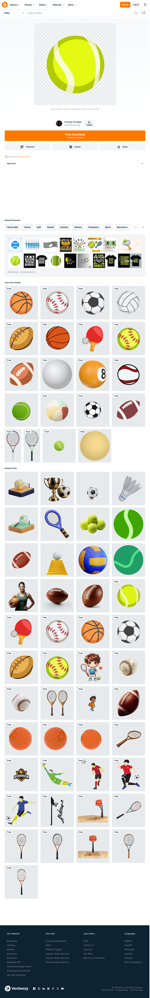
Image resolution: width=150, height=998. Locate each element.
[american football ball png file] (21, 374)
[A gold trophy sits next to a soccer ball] (57, 488)
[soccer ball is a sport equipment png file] (93, 302)
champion (93, 227)
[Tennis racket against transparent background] (128, 810)
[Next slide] (138, 227)
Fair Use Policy (134, 989)
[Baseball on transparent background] (128, 667)
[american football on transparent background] (128, 703)
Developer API (13, 962)
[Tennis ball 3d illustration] (59, 445)
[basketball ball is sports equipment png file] (21, 302)
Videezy (10, 949)
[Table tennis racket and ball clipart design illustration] (94, 445)
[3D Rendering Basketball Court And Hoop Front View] (93, 846)
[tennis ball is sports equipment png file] (128, 595)
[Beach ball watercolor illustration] (57, 410)
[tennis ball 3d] (21, 410)
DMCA (48, 945)
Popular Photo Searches (57, 958)
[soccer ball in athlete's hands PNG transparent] (93, 488)
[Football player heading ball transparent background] (93, 774)
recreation (122, 227)
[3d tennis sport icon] (21, 524)
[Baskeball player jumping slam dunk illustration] (57, 810)
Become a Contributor (94, 958)
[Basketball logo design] (21, 774)
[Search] (133, 13)
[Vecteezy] (5, 5)
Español (126, 945)
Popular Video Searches (56, 962)
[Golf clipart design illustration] (57, 374)
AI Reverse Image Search (19, 966)
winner (78, 227)
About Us (87, 949)
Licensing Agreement (55, 941)
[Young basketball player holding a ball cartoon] (93, 703)
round (50, 227)
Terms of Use (105, 989)
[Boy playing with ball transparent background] (128, 774)
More (70, 4)
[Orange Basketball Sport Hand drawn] (57, 338)
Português (128, 949)
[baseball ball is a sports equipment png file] (57, 302)
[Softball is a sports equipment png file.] (128, 338)
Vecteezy (11, 945)
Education (11, 958)
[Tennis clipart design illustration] (13, 445)
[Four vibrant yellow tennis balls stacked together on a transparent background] (93, 524)
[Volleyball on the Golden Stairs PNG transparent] (57, 560)
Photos (28, 4)
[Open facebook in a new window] (34, 988)
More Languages (131, 962)
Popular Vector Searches (57, 953)
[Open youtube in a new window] (62, 988)
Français (127, 958)
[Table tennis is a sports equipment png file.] (93, 338)
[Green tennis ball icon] (128, 560)
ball (39, 227)
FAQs (85, 941)
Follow (88, 125)
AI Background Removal (18, 970)
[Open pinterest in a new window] (48, 988)
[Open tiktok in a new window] (53, 988)
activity (64, 227)
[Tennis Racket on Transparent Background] (57, 703)
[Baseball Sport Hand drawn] (128, 374)
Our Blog (87, 953)
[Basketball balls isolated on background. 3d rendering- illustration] (21, 739)
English (126, 941)
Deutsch (127, 953)
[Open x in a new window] (58, 988)
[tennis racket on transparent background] (128, 739)
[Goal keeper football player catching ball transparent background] (57, 774)
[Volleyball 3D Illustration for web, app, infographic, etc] (93, 560)
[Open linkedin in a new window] (43, 988)
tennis (27, 227)
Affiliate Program (53, 949)
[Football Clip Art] (128, 410)
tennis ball (12, 227)
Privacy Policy (120, 989)
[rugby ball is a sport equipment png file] (21, 338)
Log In (134, 4)
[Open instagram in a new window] (39, 988)
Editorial (57, 4)
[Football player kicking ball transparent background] (21, 810)
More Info (11, 163)
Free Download (74, 136)
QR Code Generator (16, 975)
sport (108, 227)
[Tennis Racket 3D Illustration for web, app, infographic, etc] (57, 524)
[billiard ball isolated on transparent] (93, 374)
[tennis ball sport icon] (128, 524)
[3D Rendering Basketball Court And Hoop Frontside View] (93, 810)
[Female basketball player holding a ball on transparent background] (21, 595)
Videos (42, 4)
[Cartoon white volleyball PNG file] (128, 302)
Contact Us (88, 945)
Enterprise (12, 953)
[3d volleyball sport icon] (21, 488)
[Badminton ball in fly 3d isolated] (128, 488)
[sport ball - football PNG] (93, 410)
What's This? (25, 156)
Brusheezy (12, 941)
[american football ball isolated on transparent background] (57, 595)
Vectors (14, 4)
